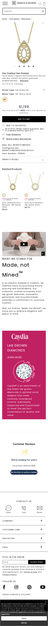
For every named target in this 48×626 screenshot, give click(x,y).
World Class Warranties (18, 139)
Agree (24, 618)
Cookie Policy (5, 614)
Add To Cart (24, 119)
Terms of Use (30, 572)
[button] (5, 3)
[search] (42, 11)
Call (24, 512)
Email (39, 512)
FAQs (5, 547)
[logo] (24, 3)
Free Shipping (13, 134)
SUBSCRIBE (37, 562)
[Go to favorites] (39, 3)
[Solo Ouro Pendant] (35, 182)
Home (4, 19)
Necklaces (26, 19)
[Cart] (44, 3)
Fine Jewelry (14, 19)
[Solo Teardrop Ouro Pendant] (12, 182)
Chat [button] (8, 512)
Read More (24, 81)
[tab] (15, 66)
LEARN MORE (14, 357)
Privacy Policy (10, 574)
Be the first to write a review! (24, 472)
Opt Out (24, 623)
